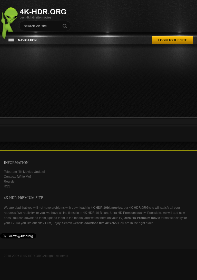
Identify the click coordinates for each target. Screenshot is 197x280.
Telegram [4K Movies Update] (24, 172)
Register (10, 181)
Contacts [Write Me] (17, 176)
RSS (7, 186)
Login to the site (172, 40)
